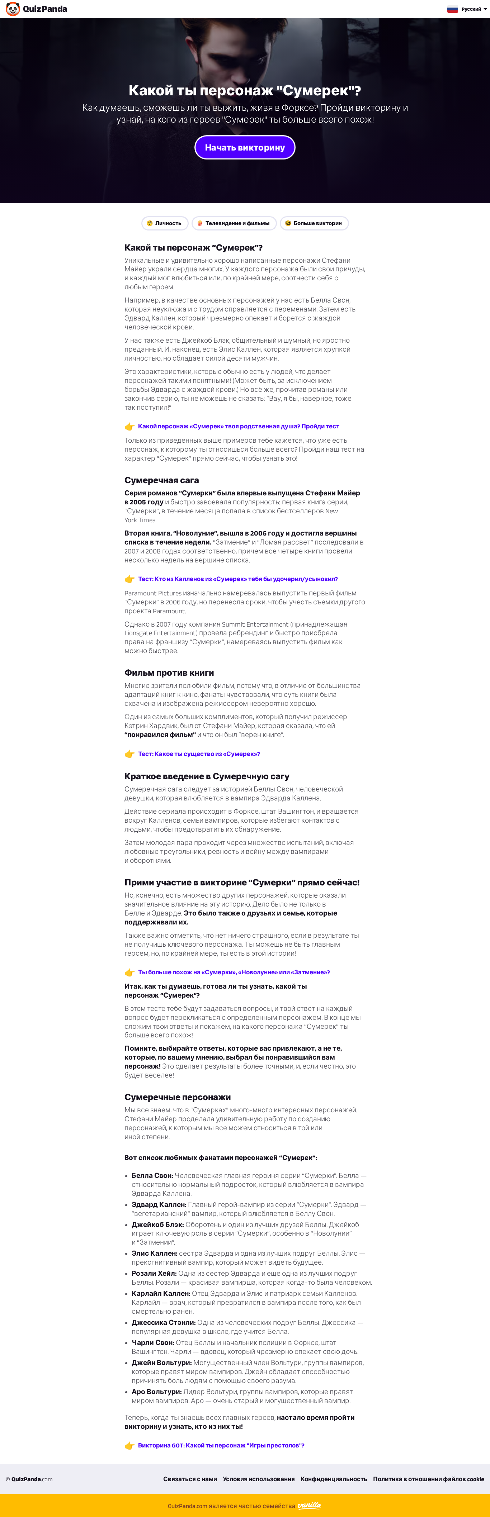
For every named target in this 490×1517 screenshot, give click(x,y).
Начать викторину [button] (245, 147)
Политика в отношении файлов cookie (428, 1479)
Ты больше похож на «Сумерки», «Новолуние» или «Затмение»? (234, 972)
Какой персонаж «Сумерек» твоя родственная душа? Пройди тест (238, 426)
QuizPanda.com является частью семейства (232, 1505)
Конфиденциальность (334, 1479)
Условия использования (259, 1479)
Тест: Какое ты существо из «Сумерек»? (199, 754)
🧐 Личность (164, 223)
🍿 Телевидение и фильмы (233, 223)
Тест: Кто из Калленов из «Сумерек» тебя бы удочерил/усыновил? (238, 579)
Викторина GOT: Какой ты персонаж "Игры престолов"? (221, 1445)
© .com (29, 1479)
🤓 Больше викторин (313, 223)
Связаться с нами (190, 1479)
